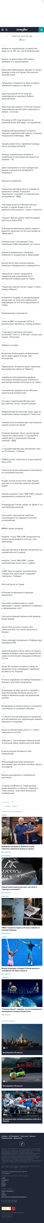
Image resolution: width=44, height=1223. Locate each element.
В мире (4, 815)
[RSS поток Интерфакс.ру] (12, 1201)
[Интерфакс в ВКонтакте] (9, 1201)
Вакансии (32, 1136)
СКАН (3, 1193)
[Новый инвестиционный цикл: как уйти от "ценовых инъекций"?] (22, 884)
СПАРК (3, 1178)
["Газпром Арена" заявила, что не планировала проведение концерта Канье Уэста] (22, 1006)
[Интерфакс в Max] (15, 1201)
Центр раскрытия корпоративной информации (14, 1197)
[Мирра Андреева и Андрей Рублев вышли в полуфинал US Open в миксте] (22, 966)
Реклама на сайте (7, 1138)
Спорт (4, 937)
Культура (5, 978)
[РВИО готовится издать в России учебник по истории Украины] (22, 925)
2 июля (15, 806)
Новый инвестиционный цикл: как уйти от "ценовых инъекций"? (19, 888)
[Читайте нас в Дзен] (3, 1201)
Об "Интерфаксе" (14, 1136)
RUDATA (4, 1195)
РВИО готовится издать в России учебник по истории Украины (21, 929)
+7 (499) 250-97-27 (23, 1167)
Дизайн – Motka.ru (7, 1217)
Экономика (6, 856)
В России (5, 896)
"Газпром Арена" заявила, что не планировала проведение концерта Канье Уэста (22, 1010)
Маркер (4, 1184)
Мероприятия (18, 1138)
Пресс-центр (24, 1136)
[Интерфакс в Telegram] (6, 1201)
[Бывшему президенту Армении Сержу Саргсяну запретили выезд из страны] (22, 844)
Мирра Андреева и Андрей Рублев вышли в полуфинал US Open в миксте (20, 969)
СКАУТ (3, 1182)
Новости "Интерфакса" (8, 1191)
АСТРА (3, 1186)
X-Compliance (5, 1180)
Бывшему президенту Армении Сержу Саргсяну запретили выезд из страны (18, 847)
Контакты (4, 1136)
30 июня (6, 806)
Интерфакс (22, 29)
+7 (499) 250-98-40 (9, 1167)
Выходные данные (7, 1215)
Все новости (6, 852)
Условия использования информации (13, 1213)
